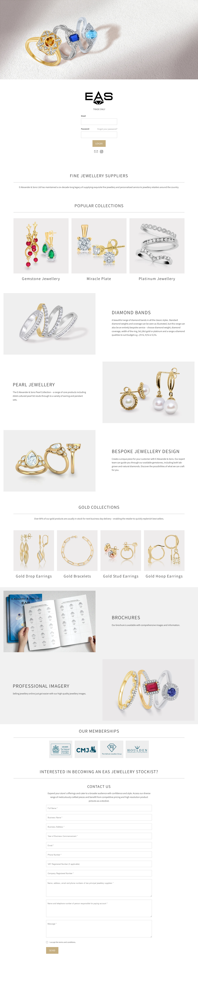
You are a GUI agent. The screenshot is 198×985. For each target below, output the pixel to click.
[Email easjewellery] (96, 151)
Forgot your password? (107, 129)
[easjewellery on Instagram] (101, 151)
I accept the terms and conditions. (62, 942)
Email (83, 116)
